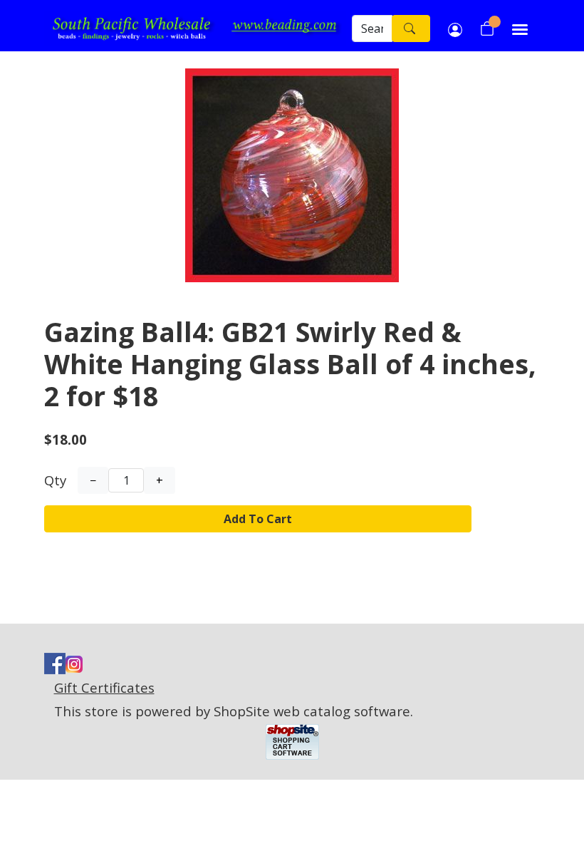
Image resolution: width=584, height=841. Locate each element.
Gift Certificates (104, 687)
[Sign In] (455, 28)
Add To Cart (258, 519)
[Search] (411, 28)
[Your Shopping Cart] (487, 28)
